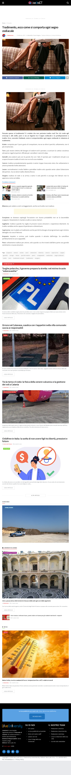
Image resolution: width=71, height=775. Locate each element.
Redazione (10, 35)
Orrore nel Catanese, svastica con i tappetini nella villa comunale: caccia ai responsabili (34, 326)
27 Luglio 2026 (15, 618)
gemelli (5, 255)
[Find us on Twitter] (8, 751)
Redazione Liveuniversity (59, 731)
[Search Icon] (68, 3)
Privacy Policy (20, 759)
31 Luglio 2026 (14, 603)
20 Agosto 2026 (18, 444)
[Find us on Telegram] (13, 751)
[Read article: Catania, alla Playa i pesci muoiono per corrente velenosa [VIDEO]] (41, 197)
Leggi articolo (9, 317)
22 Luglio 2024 (16, 199)
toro (10, 258)
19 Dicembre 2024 (51, 190)
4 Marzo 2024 (50, 199)
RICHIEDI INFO (37, 716)
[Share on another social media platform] (67, 77)
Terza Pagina (37, 35)
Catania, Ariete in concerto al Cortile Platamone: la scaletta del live (22, 196)
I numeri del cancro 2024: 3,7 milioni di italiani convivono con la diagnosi (57, 187)
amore (16, 252)
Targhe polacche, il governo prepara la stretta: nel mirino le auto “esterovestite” (34, 270)
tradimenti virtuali (18, 258)
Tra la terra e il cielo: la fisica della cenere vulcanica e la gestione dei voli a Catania (33, 383)
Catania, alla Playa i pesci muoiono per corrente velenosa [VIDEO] (57, 196)
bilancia (41, 252)
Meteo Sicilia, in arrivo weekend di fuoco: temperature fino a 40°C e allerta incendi (27, 680)
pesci (33, 255)
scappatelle (40, 255)
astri (27, 252)
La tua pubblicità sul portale (37, 731)
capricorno (55, 252)
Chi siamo (31, 728)
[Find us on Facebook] (4, 751)
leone (17, 255)
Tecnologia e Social (10, 392)
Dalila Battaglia (7, 444)
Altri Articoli (35, 495)
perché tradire (25, 255)
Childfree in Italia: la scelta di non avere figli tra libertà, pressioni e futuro (34, 440)
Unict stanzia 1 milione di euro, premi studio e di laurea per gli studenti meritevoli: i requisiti (36, 615)
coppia (62, 252)
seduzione (49, 255)
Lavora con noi (32, 737)
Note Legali (7, 746)
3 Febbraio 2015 (21, 35)
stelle (4, 258)
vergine (37, 258)
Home (3, 23)
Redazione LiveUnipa (57, 734)
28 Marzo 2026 (16, 192)
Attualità (9, 23)
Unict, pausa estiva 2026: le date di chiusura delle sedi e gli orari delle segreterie (26, 601)
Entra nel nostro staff (34, 734)
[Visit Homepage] (35, 2)
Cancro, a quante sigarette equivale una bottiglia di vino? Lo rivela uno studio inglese (21, 188)
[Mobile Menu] (3, 3)
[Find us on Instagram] (17, 751)
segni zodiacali (59, 255)
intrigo (12, 255)
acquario (9, 252)
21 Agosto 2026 (14, 274)
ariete (21, 252)
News (5, 335)
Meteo (5, 632)
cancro (47, 252)
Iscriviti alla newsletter (58, 741)
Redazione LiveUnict (57, 728)
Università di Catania (10, 552)
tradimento (29, 258)
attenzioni (34, 252)
